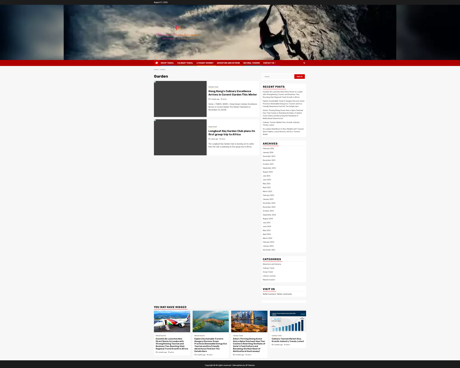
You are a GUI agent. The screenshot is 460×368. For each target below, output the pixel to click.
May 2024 (266, 230)
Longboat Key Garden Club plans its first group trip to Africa (231, 132)
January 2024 (268, 246)
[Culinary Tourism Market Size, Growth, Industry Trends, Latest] (288, 321)
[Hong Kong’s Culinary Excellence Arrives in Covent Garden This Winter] (180, 99)
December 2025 (269, 156)
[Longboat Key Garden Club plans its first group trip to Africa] (180, 137)
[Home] (156, 63)
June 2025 (267, 180)
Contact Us (268, 63)
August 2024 (268, 219)
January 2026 (268, 152)
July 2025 (266, 176)
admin (225, 99)
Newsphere (238, 365)
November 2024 (269, 207)
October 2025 (268, 164)
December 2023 (269, 250)
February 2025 (268, 195)
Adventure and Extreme (228, 63)
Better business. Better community (277, 294)
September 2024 (269, 215)
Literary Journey (205, 63)
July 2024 (266, 223)
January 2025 (268, 199)
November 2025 (269, 160)
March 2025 (267, 191)
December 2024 (269, 203)
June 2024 (267, 226)
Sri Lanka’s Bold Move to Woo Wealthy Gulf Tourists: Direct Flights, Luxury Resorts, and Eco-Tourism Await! (283, 131)
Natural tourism (251, 63)
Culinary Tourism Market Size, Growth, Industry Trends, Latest (288, 340)
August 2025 (268, 172)
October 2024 (268, 211)
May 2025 (266, 184)
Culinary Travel (185, 63)
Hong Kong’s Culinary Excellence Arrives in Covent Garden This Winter (232, 93)
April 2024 (267, 234)
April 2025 (267, 187)
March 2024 (267, 238)
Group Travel (167, 63)
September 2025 (269, 168)
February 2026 (268, 148)
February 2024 (268, 242)
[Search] (304, 63)
